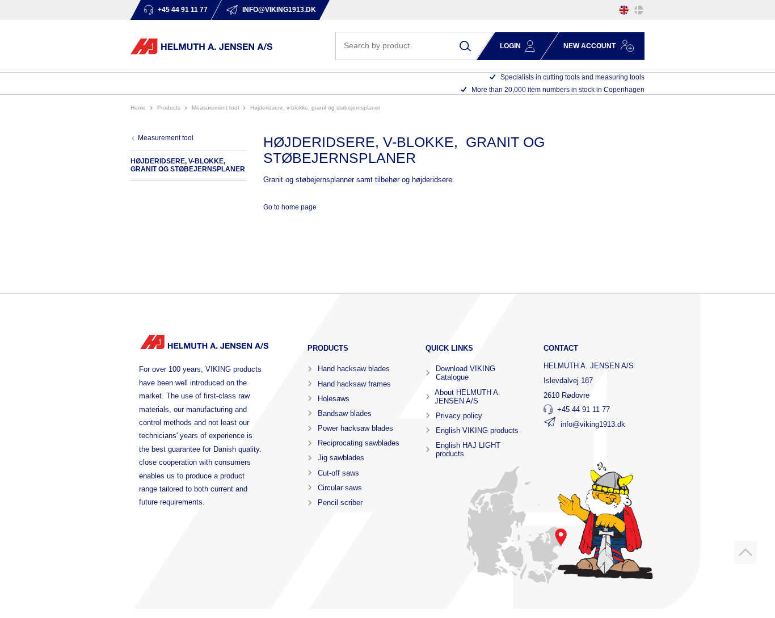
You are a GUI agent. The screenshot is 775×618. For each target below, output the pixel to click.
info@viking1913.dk (593, 424)
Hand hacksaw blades (354, 368)
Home (138, 107)
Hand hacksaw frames (354, 384)
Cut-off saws (338, 473)
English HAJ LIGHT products (468, 449)
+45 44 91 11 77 (583, 409)
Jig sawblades (341, 457)
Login (510, 46)
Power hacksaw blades (355, 428)
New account (589, 46)
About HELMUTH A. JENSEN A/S (467, 396)
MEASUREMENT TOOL (215, 107)
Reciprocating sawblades (358, 443)
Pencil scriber (340, 502)
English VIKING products (477, 430)
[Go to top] (745, 552)
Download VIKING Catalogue (465, 372)
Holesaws (333, 398)
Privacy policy (459, 415)
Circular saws (340, 488)
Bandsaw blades (345, 413)
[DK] (639, 10)
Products (168, 107)
